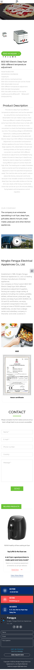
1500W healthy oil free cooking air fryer (17, 545)
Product (16, 9)
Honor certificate (17, 397)
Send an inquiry (10, 54)
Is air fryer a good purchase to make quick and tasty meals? (17, 558)
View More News (17, 575)
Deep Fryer (24, 9)
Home (10, 9)
